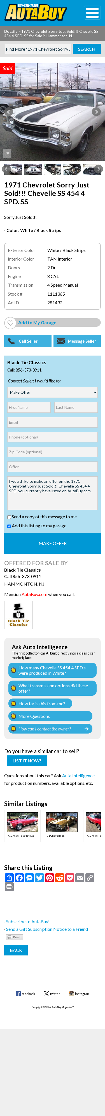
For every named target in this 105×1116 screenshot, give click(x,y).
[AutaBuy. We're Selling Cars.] (35, 12)
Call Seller (28, 341)
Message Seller (82, 341)
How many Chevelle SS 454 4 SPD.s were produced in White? (52, 670)
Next (96, 111)
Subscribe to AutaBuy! (28, 921)
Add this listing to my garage (38, 525)
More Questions (34, 716)
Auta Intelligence (78, 775)
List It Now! (27, 760)
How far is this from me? (41, 703)
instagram (82, 994)
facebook (28, 994)
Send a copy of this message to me (44, 516)
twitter (55, 994)
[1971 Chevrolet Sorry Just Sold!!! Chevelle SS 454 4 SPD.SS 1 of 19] (52, 112)
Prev (8, 111)
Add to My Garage (37, 322)
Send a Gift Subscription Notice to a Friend (47, 929)
